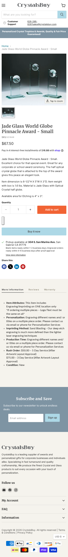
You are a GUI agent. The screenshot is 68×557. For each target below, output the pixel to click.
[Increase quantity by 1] (30, 209)
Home (5, 46)
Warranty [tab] (49, 289)
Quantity (6, 202)
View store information (16, 255)
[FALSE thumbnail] (8, 112)
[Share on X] (10, 266)
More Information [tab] (13, 289)
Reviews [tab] (34, 289)
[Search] (61, 14)
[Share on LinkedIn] (16, 266)
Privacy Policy (25, 532)
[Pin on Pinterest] (22, 266)
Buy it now (34, 231)
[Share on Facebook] (4, 266)
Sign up (52, 417)
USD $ (58, 536)
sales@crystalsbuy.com (44, 24)
